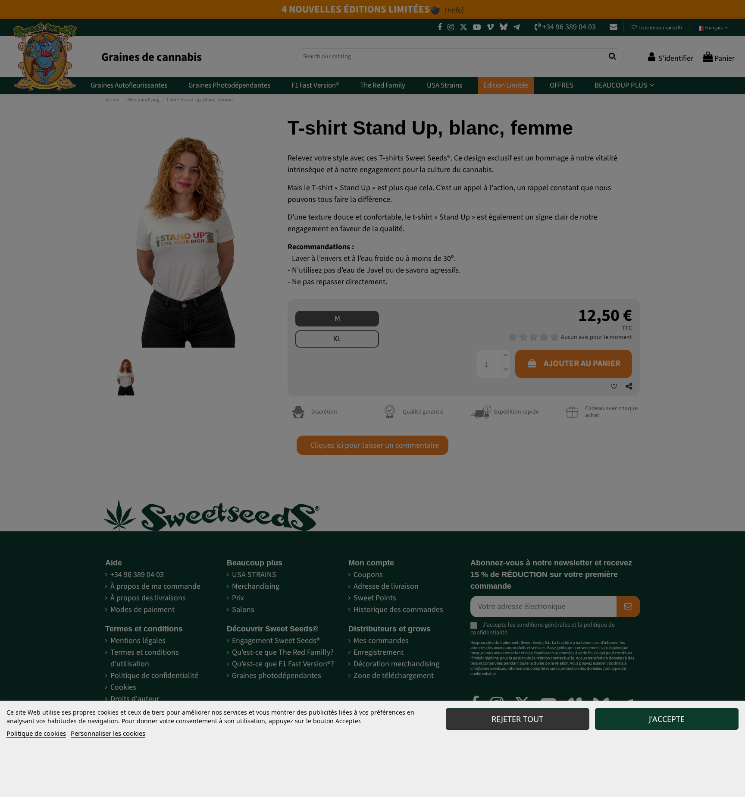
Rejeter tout (517, 719)
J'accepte (667, 719)
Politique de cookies (36, 733)
